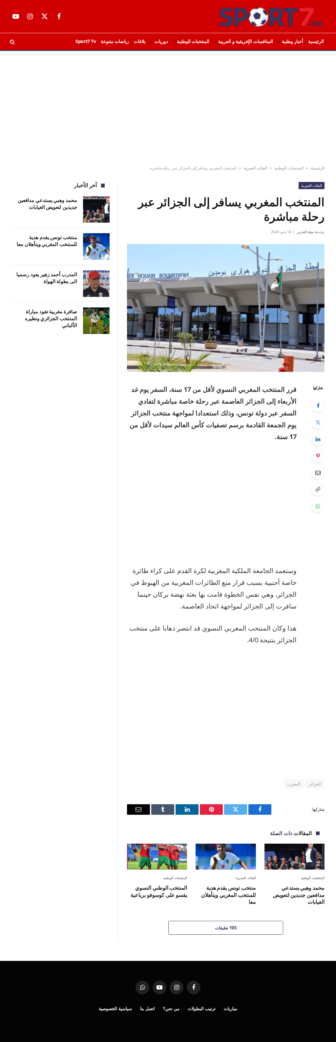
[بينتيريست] (318, 455)
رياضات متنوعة (115, 41)
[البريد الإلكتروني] (318, 472)
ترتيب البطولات (202, 1008)
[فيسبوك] (318, 405)
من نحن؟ (171, 1008)
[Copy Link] (318, 489)
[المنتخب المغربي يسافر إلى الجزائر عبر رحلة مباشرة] (226, 308)
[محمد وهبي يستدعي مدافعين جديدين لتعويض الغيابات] (294, 857)
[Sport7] (258, 16)
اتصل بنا (147, 1008)
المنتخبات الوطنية (193, 41)
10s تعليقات (226, 928)
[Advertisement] (168, 108)
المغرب (294, 784)
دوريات (161, 41)
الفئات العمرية (255, 168)
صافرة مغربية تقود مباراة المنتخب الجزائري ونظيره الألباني (51, 318)
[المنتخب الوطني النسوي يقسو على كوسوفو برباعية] (157, 857)
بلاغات (140, 41)
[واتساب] (318, 506)
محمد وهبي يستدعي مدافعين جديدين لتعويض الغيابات (299, 895)
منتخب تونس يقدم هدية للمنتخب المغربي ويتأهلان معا (228, 895)
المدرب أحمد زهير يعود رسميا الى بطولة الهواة (46, 277)
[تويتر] (318, 422)
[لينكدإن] (318, 439)
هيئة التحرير (305, 232)
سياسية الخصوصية (115, 1008)
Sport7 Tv (85, 41)
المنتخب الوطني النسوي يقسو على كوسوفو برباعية (159, 891)
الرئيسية (316, 41)
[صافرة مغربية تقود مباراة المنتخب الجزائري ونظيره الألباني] (96, 320)
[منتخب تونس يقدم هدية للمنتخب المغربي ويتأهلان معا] (226, 857)
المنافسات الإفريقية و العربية (245, 41)
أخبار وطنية (293, 41)
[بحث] (13, 41)
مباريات (230, 1008)
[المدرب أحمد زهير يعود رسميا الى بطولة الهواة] (96, 283)
